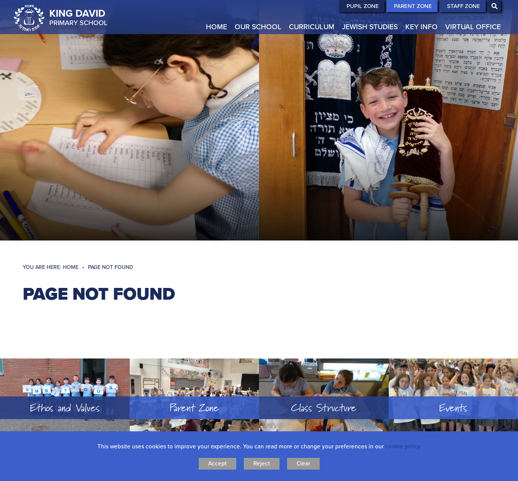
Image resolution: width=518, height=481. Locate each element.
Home (70, 267)
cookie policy (403, 446)
